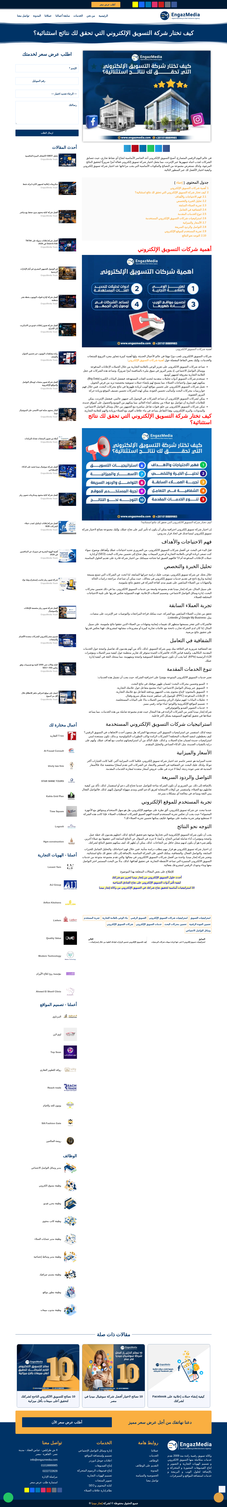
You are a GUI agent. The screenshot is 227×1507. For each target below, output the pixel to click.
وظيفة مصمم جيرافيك (50, 1274)
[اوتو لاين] (70, 1040)
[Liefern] (70, 926)
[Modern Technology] (70, 961)
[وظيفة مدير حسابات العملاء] (70, 1244)
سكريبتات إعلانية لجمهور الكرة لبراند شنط (40, 184)
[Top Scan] (70, 1057)
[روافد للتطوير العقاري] (70, 1075)
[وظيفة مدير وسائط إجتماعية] (70, 1262)
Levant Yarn (54, 867)
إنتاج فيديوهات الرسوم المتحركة (94, 1470)
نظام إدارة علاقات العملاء (98, 1490)
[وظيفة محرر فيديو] (70, 1209)
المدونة (37, 15)
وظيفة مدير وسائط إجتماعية (47, 1256)
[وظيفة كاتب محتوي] (70, 1226)
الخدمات (78, 15)
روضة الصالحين (53, 1141)
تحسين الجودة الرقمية (200, 924)
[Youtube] (161, 4)
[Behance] (142, 4)
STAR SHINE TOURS (52, 781)
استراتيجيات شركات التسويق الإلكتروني (168, 918)
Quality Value (53, 938)
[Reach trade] (70, 1093)
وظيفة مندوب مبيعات (51, 1310)
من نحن (91, 15)
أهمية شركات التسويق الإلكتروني (146, 360)
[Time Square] (71, 815)
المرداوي (57, 1016)
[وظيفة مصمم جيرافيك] (70, 1280)
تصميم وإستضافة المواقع (98, 1455)
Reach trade (54, 1087)
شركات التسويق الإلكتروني (120, 924)
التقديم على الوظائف (147, 1465)
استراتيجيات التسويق (200, 918)
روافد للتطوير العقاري (50, 1070)
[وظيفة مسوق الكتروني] (70, 1191)
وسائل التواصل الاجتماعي (198, 930)
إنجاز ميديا (97, 1503)
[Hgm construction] (71, 846)
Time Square (57, 811)
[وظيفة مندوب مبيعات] (70, 1315)
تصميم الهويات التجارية (99, 1475)
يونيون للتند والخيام (52, 1105)
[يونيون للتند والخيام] (70, 1111)
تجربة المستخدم (92, 918)
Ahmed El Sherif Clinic (48, 991)
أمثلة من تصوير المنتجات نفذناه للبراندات (41, 438)
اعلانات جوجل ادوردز (100, 1460)
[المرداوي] (70, 1022)
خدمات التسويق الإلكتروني (149, 924)
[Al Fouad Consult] (71, 755)
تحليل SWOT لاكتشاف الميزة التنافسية (41, 156)
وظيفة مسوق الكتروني (50, 1185)
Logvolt (59, 826)
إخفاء (179, 182)
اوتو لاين (57, 1034)
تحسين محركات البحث (175, 924)
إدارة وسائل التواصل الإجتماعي (95, 1450)
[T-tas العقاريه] (71, 740)
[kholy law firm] (71, 770)
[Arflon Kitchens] (70, 908)
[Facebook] (174, 4)
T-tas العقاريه (57, 735)
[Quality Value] (70, 943)
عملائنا (48, 15)
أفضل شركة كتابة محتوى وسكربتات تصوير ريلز (38, 495)
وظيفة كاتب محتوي (51, 1221)
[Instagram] (155, 4)
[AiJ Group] (70, 890)
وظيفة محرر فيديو (52, 1203)
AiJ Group (55, 884)
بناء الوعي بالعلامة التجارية (115, 918)
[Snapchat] (135, 4)
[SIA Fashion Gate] (70, 1129)
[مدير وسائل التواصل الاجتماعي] (70, 1173)
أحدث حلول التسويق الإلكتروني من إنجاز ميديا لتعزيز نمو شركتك (147, 877)
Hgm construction (53, 841)
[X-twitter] (167, 4)
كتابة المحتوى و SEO (100, 1485)
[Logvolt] (71, 830)
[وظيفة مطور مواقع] (70, 1298)
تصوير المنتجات (103, 1480)
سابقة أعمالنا (63, 15)
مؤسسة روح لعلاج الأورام (48, 973)
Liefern (57, 920)
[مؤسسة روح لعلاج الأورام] (70, 979)
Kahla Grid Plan (55, 796)
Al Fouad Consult (54, 751)
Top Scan (56, 1052)
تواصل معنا (23, 15)
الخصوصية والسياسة (147, 1475)
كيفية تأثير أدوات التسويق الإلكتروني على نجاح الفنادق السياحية (147, 882)
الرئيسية (103, 15)
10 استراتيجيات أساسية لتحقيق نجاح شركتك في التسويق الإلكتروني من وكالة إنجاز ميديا (147, 887)
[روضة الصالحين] (70, 1146)
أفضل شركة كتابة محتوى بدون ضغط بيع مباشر (39, 212)
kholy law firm (56, 766)
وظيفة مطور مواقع (52, 1292)
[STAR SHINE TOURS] (71, 785)
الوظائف (153, 1460)
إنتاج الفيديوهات (103, 1465)
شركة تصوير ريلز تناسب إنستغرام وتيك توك (40, 580)
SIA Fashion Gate (51, 1123)
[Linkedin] (148, 4)
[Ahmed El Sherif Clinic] (70, 997)
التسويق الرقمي (138, 918)
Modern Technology (49, 956)
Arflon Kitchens (52, 902)
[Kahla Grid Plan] (71, 800)
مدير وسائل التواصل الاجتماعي (46, 1167)
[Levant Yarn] (70, 872)
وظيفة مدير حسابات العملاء (48, 1239)
